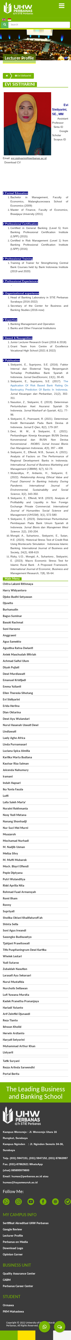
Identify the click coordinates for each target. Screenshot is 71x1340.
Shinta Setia (10, 924)
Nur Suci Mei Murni (15, 828)
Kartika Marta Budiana (17, 757)
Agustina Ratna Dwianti (18, 648)
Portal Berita (11, 1074)
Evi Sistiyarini (24, 75)
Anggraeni (9, 635)
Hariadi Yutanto (13, 1007)
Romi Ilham (10, 898)
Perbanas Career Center (18, 1286)
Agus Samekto (12, 641)
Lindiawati (9, 731)
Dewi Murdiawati (14, 674)
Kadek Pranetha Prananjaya (21, 1001)
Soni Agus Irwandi (14, 930)
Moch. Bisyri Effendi (16, 866)
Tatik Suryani (11, 1061)
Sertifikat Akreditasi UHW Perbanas (25, 1223)
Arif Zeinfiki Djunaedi (16, 1014)
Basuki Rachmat (13, 622)
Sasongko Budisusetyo (17, 937)
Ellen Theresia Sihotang (18, 693)
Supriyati (8, 911)
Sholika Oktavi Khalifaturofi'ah (23, 918)
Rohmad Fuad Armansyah (19, 892)
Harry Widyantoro (15, 590)
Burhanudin (10, 609)
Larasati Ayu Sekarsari (17, 975)
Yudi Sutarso (11, 962)
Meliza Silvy (10, 853)
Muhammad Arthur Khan (19, 1046)
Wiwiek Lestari (12, 956)
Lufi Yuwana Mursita (16, 995)
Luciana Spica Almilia (16, 751)
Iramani (8, 776)
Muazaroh (9, 834)
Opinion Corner (13, 1254)
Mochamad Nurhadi (16, 841)
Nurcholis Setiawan (15, 988)
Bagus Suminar (12, 616)
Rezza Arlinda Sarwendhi (19, 1067)
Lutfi (6, 796)
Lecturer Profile (13, 1235)
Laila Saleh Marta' (14, 802)
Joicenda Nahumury (16, 770)
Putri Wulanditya (14, 879)
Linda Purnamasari (15, 744)
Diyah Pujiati (11, 667)
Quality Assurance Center (19, 1273)
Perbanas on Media (15, 1242)
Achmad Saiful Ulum (16, 661)
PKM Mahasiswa (13, 1311)
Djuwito (8, 603)
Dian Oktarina (12, 712)
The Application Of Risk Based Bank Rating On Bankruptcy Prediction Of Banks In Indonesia (39, 385)
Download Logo (13, 1248)
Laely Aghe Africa (14, 738)
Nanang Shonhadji (15, 821)
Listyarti (8, 1052)
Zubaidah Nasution (15, 969)
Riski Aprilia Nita (13, 885)
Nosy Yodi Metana (14, 815)
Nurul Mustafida (13, 982)
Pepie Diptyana (13, 873)
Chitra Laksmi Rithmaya (18, 584)
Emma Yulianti (12, 686)
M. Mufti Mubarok (15, 860)
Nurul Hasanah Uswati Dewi (20, 725)
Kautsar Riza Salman (16, 763)
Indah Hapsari (12, 783)
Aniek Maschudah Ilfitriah (19, 654)
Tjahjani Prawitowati (16, 943)
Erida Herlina (11, 706)
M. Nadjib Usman (14, 847)
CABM (7, 1280)
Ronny (7, 905)
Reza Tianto (10, 1020)
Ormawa (8, 1305)
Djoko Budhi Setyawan (17, 597)
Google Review (12, 1229)
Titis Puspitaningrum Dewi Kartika (24, 950)
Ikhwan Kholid (12, 1027)
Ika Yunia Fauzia (13, 789)
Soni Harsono (11, 629)
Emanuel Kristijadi (14, 680)
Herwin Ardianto (13, 1033)
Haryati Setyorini (14, 1039)
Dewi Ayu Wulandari (16, 719)
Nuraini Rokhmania (15, 808)
